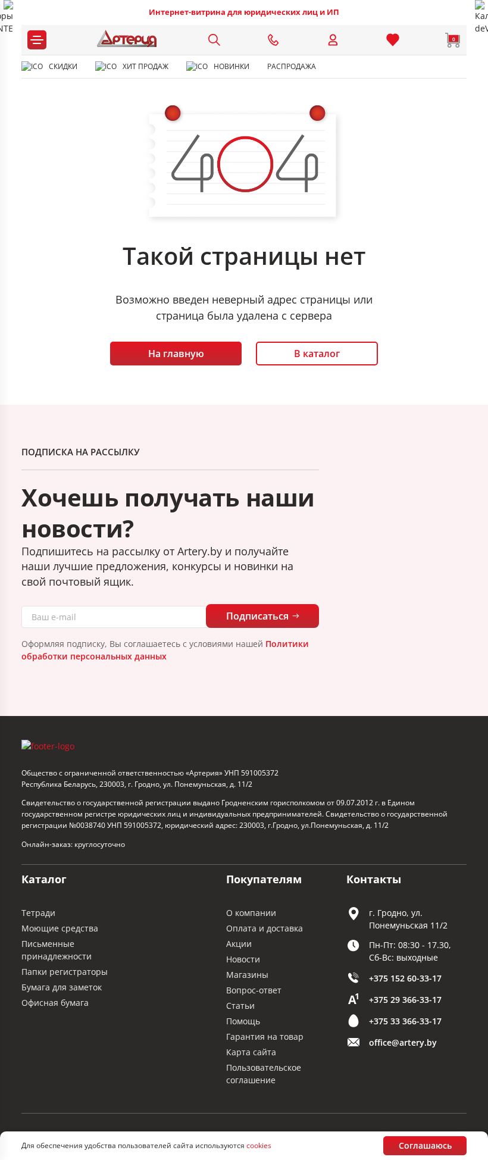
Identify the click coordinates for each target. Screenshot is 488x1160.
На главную (176, 353)
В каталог (317, 353)
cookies (258, 1145)
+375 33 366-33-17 (405, 1021)
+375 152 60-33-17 (405, 978)
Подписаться (257, 616)
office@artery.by (403, 1042)
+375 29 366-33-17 (405, 999)
